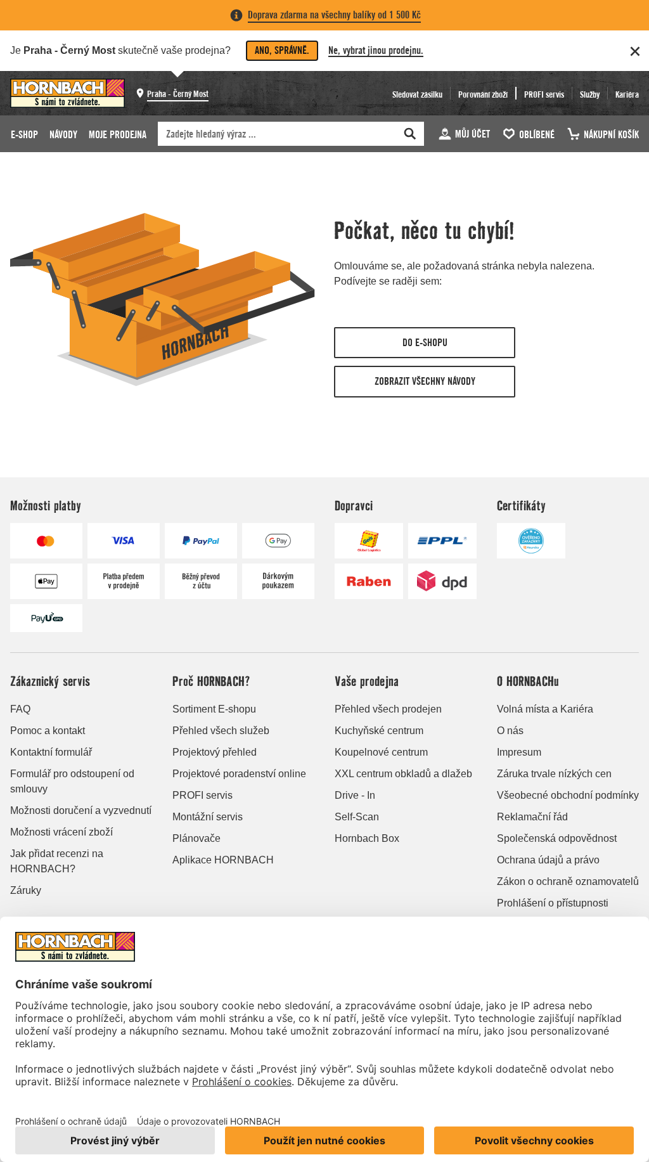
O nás (510, 730)
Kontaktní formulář (51, 752)
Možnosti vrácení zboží (61, 832)
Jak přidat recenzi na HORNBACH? (56, 861)
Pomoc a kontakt (47, 730)
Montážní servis (207, 816)
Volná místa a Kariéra (545, 709)
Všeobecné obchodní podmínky (568, 795)
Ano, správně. (282, 50)
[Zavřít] (635, 51)
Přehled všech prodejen (388, 709)
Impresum (519, 752)
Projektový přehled (214, 752)
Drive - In (355, 795)
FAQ (20, 709)
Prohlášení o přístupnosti (552, 903)
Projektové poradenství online (239, 773)
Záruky (25, 890)
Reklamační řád (532, 816)
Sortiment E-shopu (214, 709)
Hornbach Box (367, 838)
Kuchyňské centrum (379, 730)
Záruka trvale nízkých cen (554, 773)
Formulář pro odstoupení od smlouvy (72, 781)
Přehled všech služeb (220, 730)
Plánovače (196, 838)
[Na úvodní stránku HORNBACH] (67, 93)
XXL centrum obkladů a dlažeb (403, 773)
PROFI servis (202, 795)
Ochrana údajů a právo (548, 860)
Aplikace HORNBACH (223, 860)
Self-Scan (357, 816)
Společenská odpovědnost (557, 838)
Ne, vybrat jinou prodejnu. (375, 50)
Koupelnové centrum (381, 752)
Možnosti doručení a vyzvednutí (80, 810)
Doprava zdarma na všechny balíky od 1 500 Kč (334, 15)
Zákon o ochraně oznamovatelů (568, 881)
